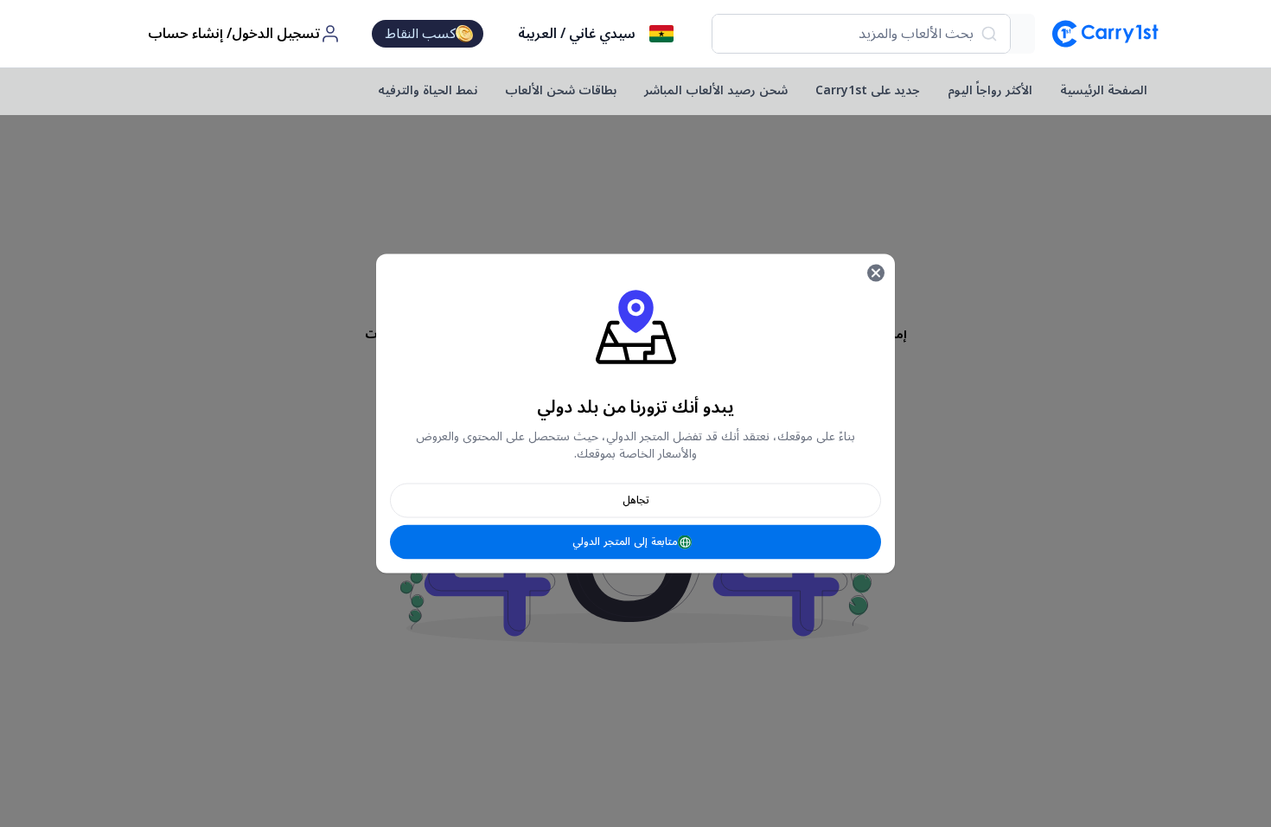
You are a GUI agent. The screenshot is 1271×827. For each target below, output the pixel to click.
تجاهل (636, 500)
